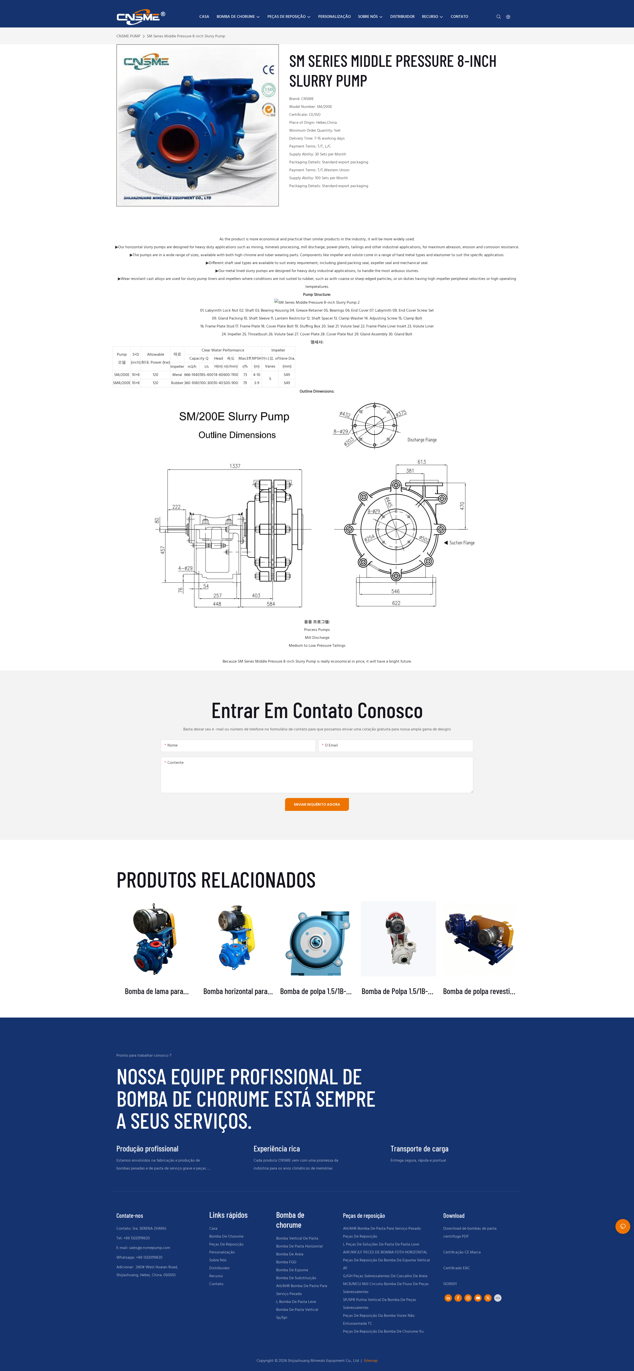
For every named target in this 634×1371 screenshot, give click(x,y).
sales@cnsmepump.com (149, 1248)
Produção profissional (147, 1148)
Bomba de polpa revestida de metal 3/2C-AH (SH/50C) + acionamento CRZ (480, 991)
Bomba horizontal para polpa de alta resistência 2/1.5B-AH (235, 991)
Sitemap (370, 1361)
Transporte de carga (420, 1148)
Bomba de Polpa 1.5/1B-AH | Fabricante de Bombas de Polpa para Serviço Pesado (399, 991)
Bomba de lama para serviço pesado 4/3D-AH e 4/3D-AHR (154, 991)
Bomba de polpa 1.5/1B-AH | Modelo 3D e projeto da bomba (317, 991)
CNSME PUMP (128, 36)
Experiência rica (277, 1148)
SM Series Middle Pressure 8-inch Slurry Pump (186, 36)
